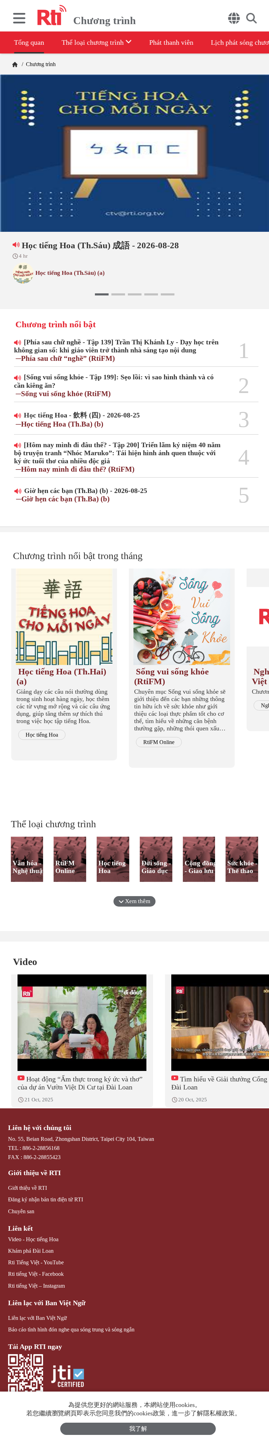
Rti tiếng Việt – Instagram (36, 1286)
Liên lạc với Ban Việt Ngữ (46, 1303)
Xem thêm (137, 901)
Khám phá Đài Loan (31, 1251)
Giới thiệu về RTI (34, 1173)
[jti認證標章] (67, 1377)
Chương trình (40, 64)
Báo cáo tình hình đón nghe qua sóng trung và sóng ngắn (71, 1329)
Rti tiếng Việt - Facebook (36, 1274)
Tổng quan (29, 42)
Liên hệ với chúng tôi (39, 1127)
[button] (102, 294)
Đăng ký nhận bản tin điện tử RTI (45, 1199)
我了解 (138, 1428)
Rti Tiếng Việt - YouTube (36, 1262)
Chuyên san (21, 1211)
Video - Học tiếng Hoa (33, 1239)
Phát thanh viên (171, 42)
